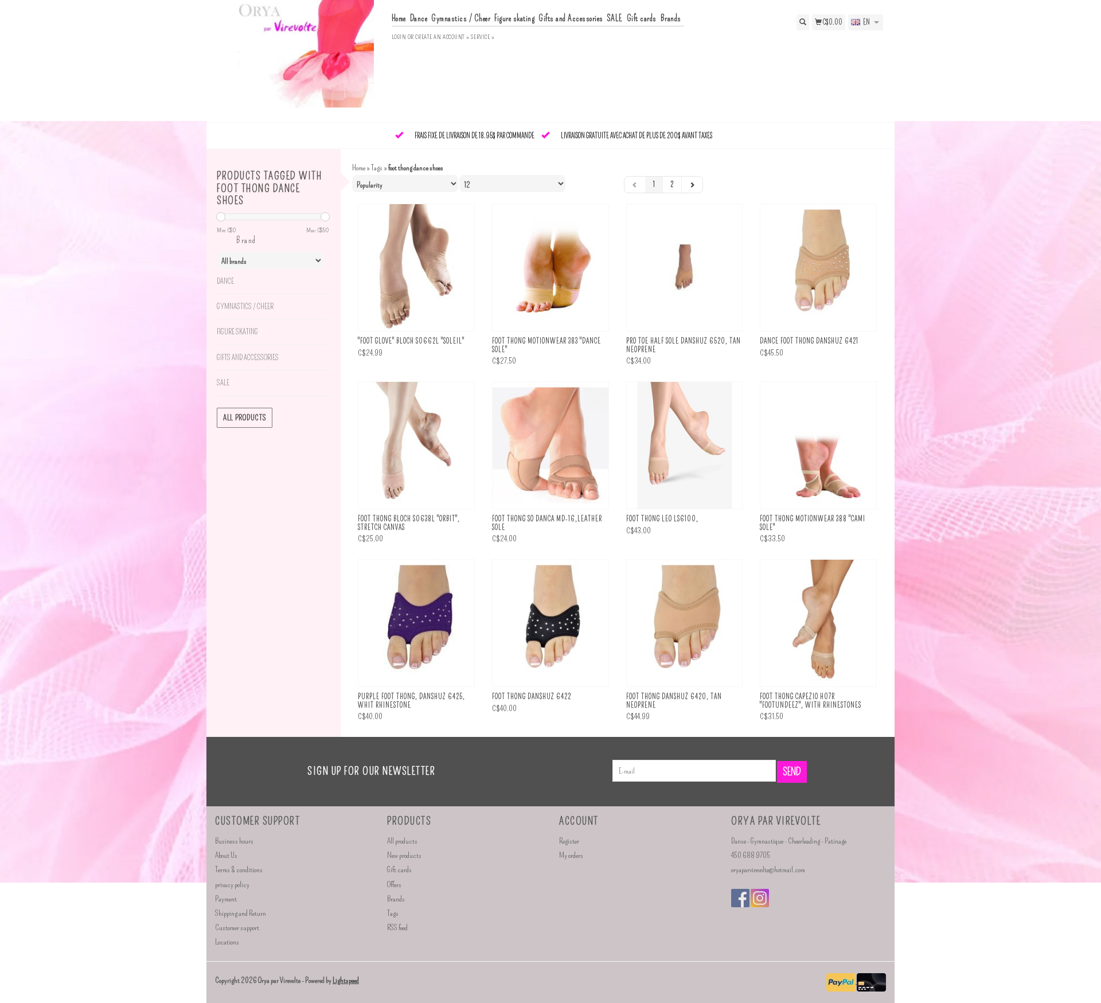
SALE (615, 18)
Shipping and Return (240, 913)
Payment (226, 899)
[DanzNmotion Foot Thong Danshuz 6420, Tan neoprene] (685, 623)
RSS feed (397, 927)
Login (399, 37)
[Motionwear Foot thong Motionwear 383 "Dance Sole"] (550, 267)
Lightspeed (346, 980)
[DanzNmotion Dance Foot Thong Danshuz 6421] (818, 267)
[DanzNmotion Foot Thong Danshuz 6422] (550, 623)
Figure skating (514, 18)
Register (569, 841)
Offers (394, 884)
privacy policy (232, 884)
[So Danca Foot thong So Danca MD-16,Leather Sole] (550, 445)
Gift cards (642, 18)
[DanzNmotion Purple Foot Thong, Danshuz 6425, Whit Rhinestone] (416, 623)
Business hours (234, 841)
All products (244, 418)
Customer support (237, 927)
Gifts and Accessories (570, 18)
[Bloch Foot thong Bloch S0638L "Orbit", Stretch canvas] (416, 445)
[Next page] (692, 185)
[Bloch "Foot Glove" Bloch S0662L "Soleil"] (416, 267)
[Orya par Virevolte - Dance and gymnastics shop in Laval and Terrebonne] (299, 60)
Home (399, 18)
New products (404, 855)
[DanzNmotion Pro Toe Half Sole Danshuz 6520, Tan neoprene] (685, 267)
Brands (671, 18)
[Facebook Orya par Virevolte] (740, 898)
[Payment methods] (841, 981)
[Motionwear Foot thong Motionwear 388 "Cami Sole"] (818, 445)
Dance (419, 18)
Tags (376, 168)
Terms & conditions (239, 870)
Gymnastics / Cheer (460, 18)
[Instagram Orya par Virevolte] (760, 898)
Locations (227, 942)
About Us (226, 855)
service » (482, 37)
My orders (571, 855)
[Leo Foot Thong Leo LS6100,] (685, 445)
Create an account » (442, 37)
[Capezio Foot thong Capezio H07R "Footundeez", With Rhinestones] (818, 623)
